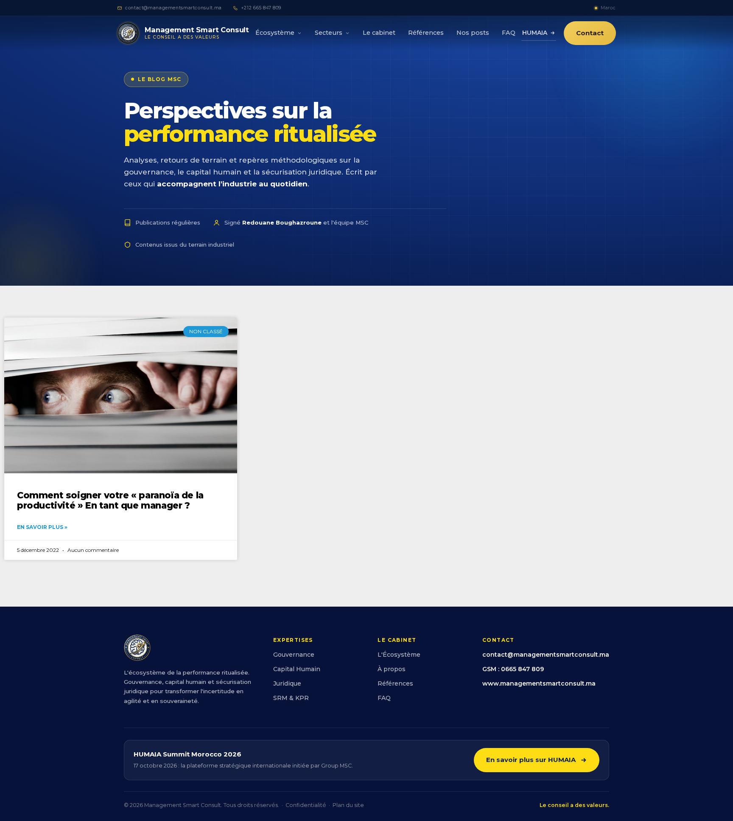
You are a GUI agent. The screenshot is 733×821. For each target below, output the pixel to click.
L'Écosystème (399, 654)
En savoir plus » (42, 527)
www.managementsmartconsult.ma (539, 683)
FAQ (508, 33)
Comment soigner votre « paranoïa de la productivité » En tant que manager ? (110, 500)
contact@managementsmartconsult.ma (173, 8)
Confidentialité (305, 805)
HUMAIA (534, 33)
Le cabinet (379, 33)
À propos (392, 669)
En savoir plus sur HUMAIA (531, 760)
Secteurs (328, 33)
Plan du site (348, 805)
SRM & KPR (291, 698)
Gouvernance (293, 654)
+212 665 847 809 (261, 8)
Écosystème (274, 33)
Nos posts (472, 33)
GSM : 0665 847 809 (513, 669)
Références (426, 33)
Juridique (287, 683)
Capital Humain (296, 669)
